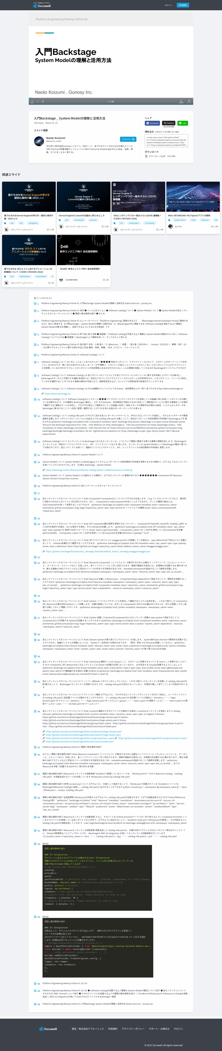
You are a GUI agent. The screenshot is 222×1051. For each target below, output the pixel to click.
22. (39, 557)
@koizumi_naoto (53, 141)
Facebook (154, 123)
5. (38, 344)
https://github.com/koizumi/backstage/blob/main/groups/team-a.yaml (80, 738)
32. (39, 681)
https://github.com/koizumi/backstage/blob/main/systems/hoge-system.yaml (83, 734)
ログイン (168, 5)
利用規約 (112, 1028)
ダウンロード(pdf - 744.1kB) (162, 156)
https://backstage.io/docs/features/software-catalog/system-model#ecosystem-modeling (89, 469)
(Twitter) (170, 123)
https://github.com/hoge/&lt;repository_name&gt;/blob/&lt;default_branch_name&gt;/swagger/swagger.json (98, 551)
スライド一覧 (128, 139)
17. (39, 493)
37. (39, 774)
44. (39, 983)
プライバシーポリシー (133, 1028)
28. (39, 634)
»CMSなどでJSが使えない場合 (167, 132)
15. (39, 475)
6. (38, 355)
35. (39, 747)
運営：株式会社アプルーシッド (88, 1028)
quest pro (205, 220)
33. (39, 694)
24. (39, 579)
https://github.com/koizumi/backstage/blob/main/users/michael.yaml (79, 741)
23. (39, 562)
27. (39, 617)
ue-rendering (79, 220)
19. (39, 518)
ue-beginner (33, 223)
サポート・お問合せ (159, 1028)
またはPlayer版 (168, 126)
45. (39, 990)
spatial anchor (180, 220)
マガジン (178, 1028)
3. (38, 321)
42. (39, 843)
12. (39, 441)
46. (39, 1004)
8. (38, 375)
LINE (185, 123)
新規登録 (183, 5)
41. (39, 830)
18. (39, 498)
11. (39, 415)
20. (39, 524)
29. (39, 639)
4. (38, 334)
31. (39, 662)
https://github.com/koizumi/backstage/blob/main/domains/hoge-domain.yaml (84, 731)
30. (39, 656)
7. (38, 362)
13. (39, 455)
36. (39, 754)
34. (39, 711)
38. (39, 784)
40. (39, 817)
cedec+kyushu (25, 276)
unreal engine (134, 223)
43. (39, 916)
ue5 (21, 223)
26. (39, 601)
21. (39, 540)
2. (38, 310)
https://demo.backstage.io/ (58, 393)
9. (38, 388)
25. (39, 595)
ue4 (12, 223)
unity (193, 220)
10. (39, 399)
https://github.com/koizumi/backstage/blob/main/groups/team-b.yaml (152, 738)
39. (39, 797)
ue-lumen (93, 220)
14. (39, 462)
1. (38, 303)
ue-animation (41, 276)
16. (39, 486)
